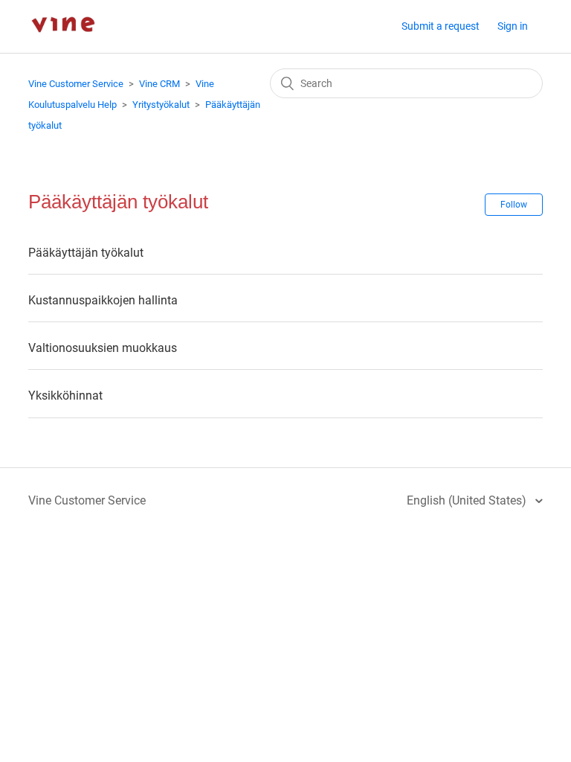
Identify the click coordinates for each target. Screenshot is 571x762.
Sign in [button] (512, 26)
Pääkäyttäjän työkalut (85, 253)
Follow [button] (513, 204)
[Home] (62, 45)
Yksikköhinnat (65, 395)
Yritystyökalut (161, 104)
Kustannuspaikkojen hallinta (103, 300)
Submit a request (440, 26)
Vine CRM (159, 83)
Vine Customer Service (75, 83)
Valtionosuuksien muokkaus (102, 348)
